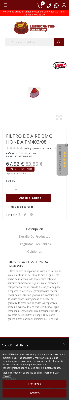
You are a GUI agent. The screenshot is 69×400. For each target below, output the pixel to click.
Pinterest (32, 214)
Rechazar (34, 384)
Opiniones (34, 251)
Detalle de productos (34, 236)
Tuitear (25, 214)
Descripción (34, 229)
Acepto (34, 393)
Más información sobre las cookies (23, 372)
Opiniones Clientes (59, 160)
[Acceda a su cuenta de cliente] (64, 6)
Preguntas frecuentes (34, 244)
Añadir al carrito (30, 198)
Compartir (19, 214)
